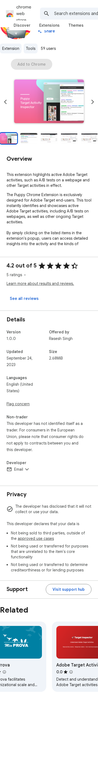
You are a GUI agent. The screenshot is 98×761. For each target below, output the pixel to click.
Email (18, 469)
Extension (10, 48)
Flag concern (18, 403)
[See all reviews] (24, 298)
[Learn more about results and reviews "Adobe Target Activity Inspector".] (71, 671)
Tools (30, 48)
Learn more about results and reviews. (40, 283)
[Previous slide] (5, 101)
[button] (49, 101)
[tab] (22, 25)
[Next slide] (92, 101)
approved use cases (36, 538)
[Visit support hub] (68, 589)
